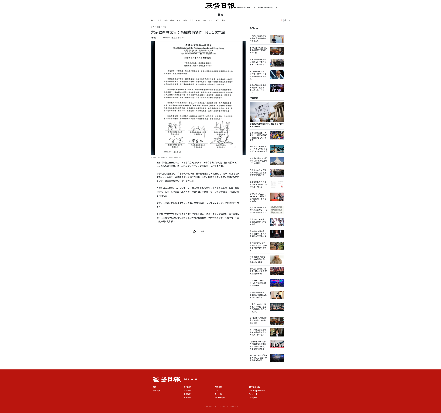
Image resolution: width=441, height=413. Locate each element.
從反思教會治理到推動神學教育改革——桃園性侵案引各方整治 (258, 210)
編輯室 (154, 37)
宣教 (185, 20)
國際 (166, 20)
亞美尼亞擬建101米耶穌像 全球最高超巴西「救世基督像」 (258, 161)
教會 (220, 15)
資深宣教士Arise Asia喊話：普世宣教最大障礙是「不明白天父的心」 (258, 198)
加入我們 (187, 397)
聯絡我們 (187, 394)
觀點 (223, 20)
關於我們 (187, 390)
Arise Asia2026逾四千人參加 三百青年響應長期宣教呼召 (258, 358)
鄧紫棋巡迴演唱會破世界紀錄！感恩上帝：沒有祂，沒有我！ (258, 89)
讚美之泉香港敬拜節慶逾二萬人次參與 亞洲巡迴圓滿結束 (258, 271)
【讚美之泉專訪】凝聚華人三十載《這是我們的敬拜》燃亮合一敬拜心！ (258, 308)
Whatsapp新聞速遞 (257, 390)
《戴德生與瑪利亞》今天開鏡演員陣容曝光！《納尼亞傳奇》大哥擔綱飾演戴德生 (258, 345)
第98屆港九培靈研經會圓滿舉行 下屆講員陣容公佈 (258, 50)
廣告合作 (218, 394)
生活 (217, 20)
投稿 (216, 390)
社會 (198, 20)
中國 (204, 20)
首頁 (153, 20)
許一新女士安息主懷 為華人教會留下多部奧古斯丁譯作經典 (258, 332)
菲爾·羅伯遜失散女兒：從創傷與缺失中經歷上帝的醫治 (258, 259)
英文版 (186, 379)
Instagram (253, 397)
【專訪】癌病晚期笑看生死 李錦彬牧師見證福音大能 (258, 38)
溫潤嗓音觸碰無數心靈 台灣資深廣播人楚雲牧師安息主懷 (258, 295)
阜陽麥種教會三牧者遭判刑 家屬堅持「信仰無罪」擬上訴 (258, 184)
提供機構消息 (220, 397)
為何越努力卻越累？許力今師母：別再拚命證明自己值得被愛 (258, 234)
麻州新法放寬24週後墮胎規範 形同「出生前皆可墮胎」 (267, 125)
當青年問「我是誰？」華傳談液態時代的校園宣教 (258, 222)
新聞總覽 (156, 390)
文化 (211, 20)
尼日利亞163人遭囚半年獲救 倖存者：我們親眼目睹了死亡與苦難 (258, 247)
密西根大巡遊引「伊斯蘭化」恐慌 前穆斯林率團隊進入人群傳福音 (258, 136)
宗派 (164, 27)
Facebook (253, 394)
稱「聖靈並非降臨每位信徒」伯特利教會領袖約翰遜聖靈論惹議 (258, 75)
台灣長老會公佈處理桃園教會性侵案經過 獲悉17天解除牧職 (258, 62)
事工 (178, 20)
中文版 (194, 379)
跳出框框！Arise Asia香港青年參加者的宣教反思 (258, 283)
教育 (191, 20)
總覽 (159, 20)
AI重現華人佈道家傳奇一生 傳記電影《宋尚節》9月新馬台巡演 (258, 149)
